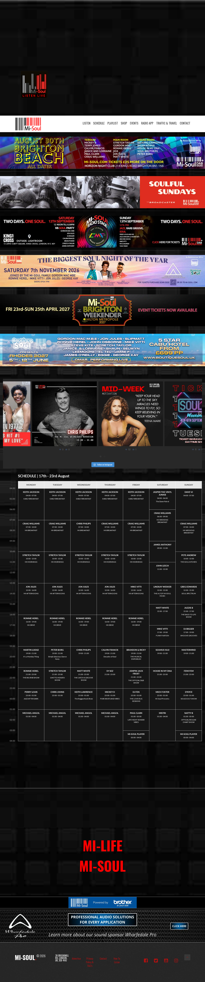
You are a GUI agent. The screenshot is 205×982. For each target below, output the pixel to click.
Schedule (99, 123)
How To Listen (117, 960)
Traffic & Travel (166, 123)
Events (134, 123)
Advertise (76, 958)
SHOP (124, 123)
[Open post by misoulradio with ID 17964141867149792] (168, 413)
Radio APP (147, 123)
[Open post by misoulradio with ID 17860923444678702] (102, 413)
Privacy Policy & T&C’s (89, 962)
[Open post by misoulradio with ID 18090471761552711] (36, 413)
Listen (86, 123)
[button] (5, 413)
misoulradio (35, 384)
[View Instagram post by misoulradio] (65, 442)
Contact (185, 123)
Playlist (112, 123)
